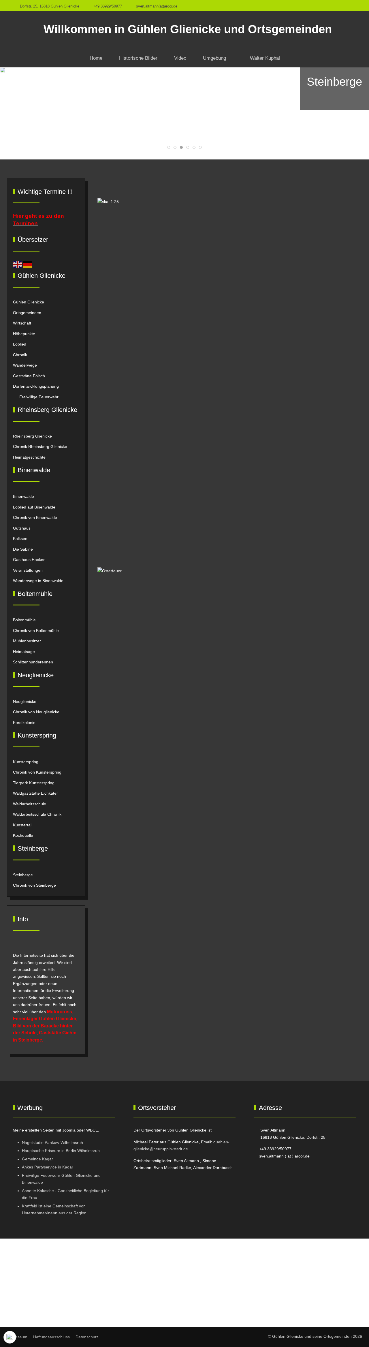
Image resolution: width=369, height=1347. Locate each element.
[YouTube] (341, 5)
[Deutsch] (28, 264)
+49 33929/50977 (107, 6)
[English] (18, 264)
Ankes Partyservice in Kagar (47, 1167)
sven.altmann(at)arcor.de (156, 6)
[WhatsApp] (353, 5)
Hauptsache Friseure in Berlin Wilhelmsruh (61, 1150)
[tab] (168, 147)
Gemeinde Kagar (37, 1159)
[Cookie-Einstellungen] (9, 1337)
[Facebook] (328, 5)
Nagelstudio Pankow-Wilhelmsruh (52, 1142)
